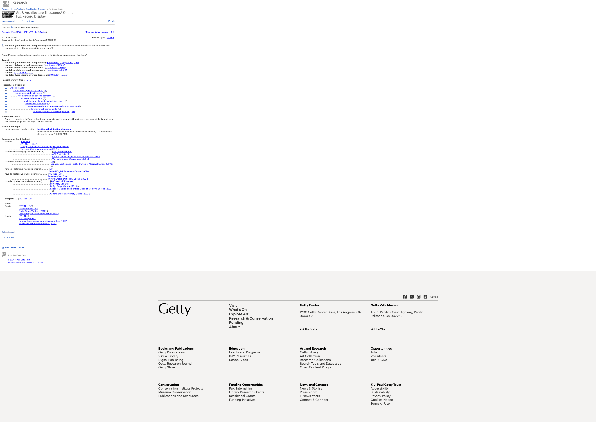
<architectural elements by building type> (43, 101)
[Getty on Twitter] (412, 297)
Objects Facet (17, 88)
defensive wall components (43, 109)
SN (64, 65)
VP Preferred (67, 181)
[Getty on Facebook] (405, 297)
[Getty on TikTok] (425, 297)
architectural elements (31, 98)
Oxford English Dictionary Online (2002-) (69, 171)
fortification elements (35, 103)
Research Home (9, 9)
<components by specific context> (34, 95)
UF (59, 67)
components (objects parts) (29, 93)
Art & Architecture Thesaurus (35, 9)
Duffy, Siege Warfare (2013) (64, 186)
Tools (19, 9)
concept (110, 37)
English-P (66, 62)
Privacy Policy (26, 262)
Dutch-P (57, 75)
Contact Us (38, 262)
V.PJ (29, 80)
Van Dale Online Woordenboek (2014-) (39, 149)
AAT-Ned (25, 141)
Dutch (22, 72)
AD (58, 65)
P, (72, 111)
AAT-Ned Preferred (62, 151)
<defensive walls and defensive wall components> (52, 106)
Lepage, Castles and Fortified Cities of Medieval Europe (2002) (82, 164)
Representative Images (97, 32)
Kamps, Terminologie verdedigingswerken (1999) (44, 146)
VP (52, 161)
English (52, 65)
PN (77, 62)
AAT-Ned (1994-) (28, 144)
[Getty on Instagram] (418, 297)
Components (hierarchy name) (28, 90)
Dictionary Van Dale (57, 176)
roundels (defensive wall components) (51, 111)
